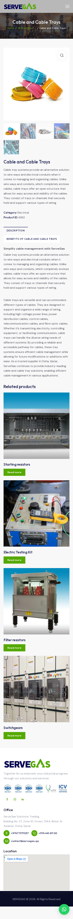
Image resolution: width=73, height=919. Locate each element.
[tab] (15, 230)
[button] (64, 909)
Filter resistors (14, 640)
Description (16, 230)
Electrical (23, 212)
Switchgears (13, 727)
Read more (14, 472)
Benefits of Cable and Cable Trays (32, 238)
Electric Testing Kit (18, 552)
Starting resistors (17, 464)
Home (10, 28)
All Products (25, 28)
